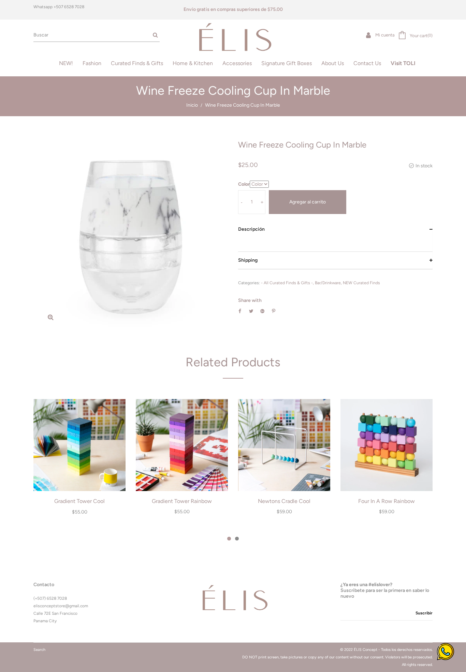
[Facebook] (341, 628)
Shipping (248, 260)
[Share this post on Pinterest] (273, 311)
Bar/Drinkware (328, 282)
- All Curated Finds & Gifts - (287, 282)
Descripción (251, 229)
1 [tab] (229, 538)
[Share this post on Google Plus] (262, 311)
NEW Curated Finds (361, 282)
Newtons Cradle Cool (284, 501)
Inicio (192, 105)
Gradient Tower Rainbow (182, 501)
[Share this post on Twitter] (251, 311)
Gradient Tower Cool (79, 501)
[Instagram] (353, 628)
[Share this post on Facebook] (239, 311)
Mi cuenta (384, 34)
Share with (250, 300)
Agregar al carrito (307, 202)
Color (244, 184)
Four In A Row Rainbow (386, 501)
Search (39, 649)
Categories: (249, 282)
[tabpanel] (79, 461)
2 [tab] (237, 538)
